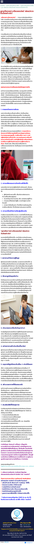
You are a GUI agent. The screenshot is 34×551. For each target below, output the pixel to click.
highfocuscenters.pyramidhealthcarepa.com (14, 466)
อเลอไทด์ (2, 6)
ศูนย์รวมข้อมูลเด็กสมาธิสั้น (12, 6)
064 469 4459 (26, 525)
